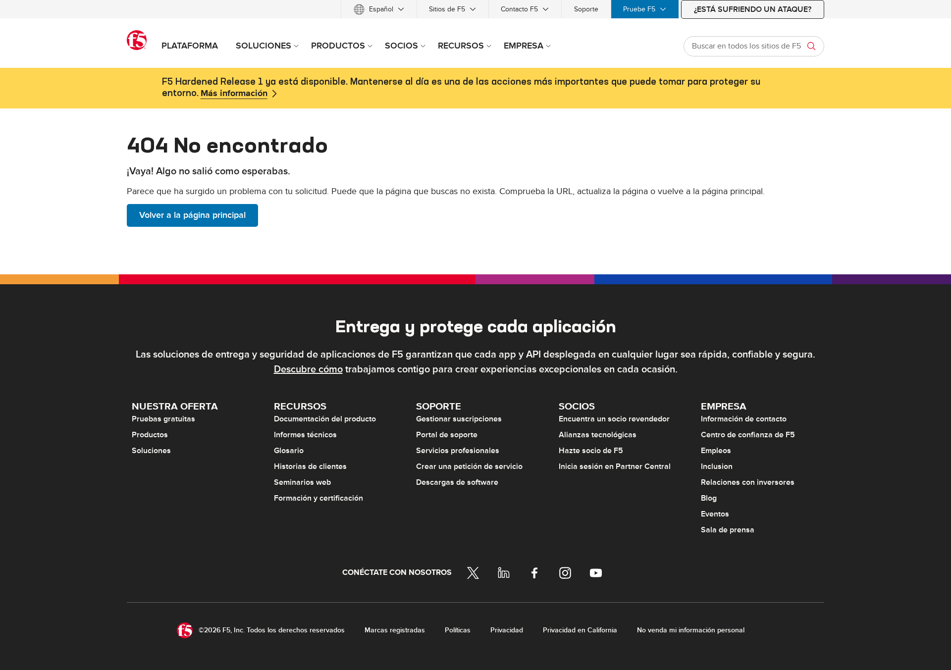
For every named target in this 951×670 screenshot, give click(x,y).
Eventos (715, 514)
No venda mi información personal (690, 630)
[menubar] (475, 9)
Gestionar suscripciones (459, 419)
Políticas (458, 630)
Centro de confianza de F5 (748, 435)
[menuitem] (379, 9)
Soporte (586, 9)
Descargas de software (457, 482)
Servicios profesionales (457, 451)
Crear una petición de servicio (469, 466)
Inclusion (717, 466)
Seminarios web (302, 482)
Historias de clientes (310, 466)
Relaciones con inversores (747, 482)
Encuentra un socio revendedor (614, 419)
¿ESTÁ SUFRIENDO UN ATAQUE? (752, 9)
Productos (150, 435)
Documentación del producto (325, 419)
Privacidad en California (580, 630)
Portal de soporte (446, 435)
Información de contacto (744, 419)
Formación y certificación (318, 498)
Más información (234, 93)
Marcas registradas (395, 630)
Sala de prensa (727, 530)
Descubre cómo (308, 369)
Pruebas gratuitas (163, 419)
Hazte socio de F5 (591, 451)
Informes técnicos (305, 435)
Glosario (289, 451)
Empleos (716, 451)
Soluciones (151, 451)
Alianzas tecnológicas (597, 435)
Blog (709, 498)
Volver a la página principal (192, 215)
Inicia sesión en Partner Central (615, 466)
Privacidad (506, 630)
